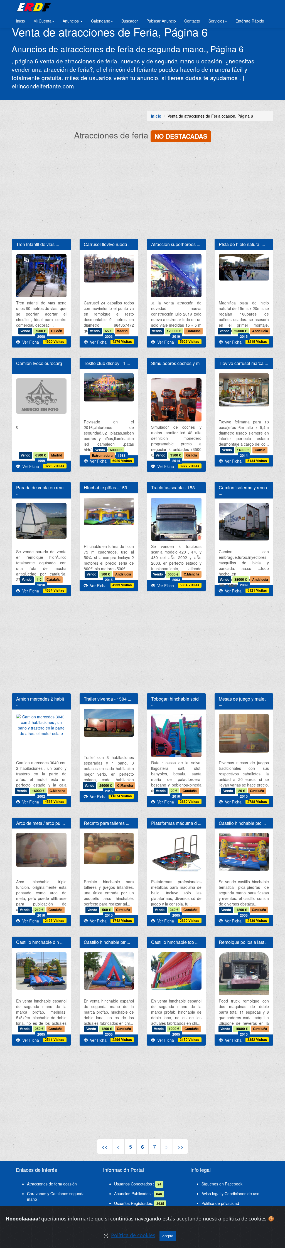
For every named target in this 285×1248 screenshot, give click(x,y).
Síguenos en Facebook (222, 1184)
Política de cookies (133, 1235)
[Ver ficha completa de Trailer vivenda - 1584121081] (109, 723)
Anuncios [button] (71, 21)
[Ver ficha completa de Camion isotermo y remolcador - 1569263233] (244, 521)
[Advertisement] (142, 191)
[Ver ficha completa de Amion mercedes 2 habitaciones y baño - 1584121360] (41, 725)
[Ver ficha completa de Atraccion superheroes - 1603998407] (176, 285)
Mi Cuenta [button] (42, 21)
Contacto (192, 21)
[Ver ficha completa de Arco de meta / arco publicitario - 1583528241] (41, 850)
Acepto (167, 1236)
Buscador (129, 21)
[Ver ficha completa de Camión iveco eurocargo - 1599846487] (41, 395)
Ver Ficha (29, 342)
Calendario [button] (100, 21)
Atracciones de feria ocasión (52, 1184)
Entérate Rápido (249, 21)
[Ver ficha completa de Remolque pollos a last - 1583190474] (244, 977)
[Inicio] (33, 7)
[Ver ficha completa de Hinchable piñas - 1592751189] (109, 511)
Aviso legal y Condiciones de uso (230, 1193)
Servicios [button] (216, 21)
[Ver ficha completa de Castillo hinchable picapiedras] (244, 851)
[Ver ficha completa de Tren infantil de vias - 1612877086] (41, 289)
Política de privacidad (220, 1203)
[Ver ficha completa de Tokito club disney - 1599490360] (109, 387)
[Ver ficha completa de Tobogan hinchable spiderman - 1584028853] (176, 747)
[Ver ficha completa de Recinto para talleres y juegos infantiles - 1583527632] (109, 848)
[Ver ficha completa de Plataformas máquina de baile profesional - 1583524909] (176, 852)
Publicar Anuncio (161, 21)
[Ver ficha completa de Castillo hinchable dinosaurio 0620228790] (41, 971)
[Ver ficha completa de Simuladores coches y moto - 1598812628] (176, 411)
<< (105, 1146)
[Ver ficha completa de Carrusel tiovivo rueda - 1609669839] (109, 268)
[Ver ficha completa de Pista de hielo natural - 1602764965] (244, 267)
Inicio (20, 21)
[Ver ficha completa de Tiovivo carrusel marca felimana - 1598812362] (244, 389)
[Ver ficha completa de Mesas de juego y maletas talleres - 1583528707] (244, 733)
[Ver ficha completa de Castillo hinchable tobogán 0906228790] (176, 971)
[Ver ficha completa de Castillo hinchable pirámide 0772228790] (109, 971)
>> (180, 1146)
